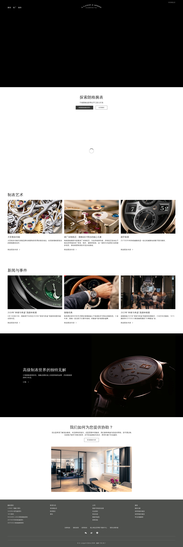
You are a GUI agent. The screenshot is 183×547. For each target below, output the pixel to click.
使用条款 (84, 527)
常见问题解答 (139, 517)
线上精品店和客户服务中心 (98, 527)
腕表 (9, 7)
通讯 (51, 514)
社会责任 (95, 511)
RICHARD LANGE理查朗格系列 (18, 517)
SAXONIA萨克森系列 (14, 511)
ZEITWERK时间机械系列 (15, 520)
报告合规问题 (114, 527)
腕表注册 (137, 508)
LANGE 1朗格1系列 (14, 508)
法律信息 (67, 527)
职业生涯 (95, 514)
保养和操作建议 (140, 511)
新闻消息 (95, 520)
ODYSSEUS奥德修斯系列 (16, 523)
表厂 (14, 7)
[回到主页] (91, 6)
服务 (20, 7)
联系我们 (53, 511)
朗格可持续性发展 (98, 508)
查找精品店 (53, 508)
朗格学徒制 (96, 517)
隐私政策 (76, 527)
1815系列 (11, 514)
